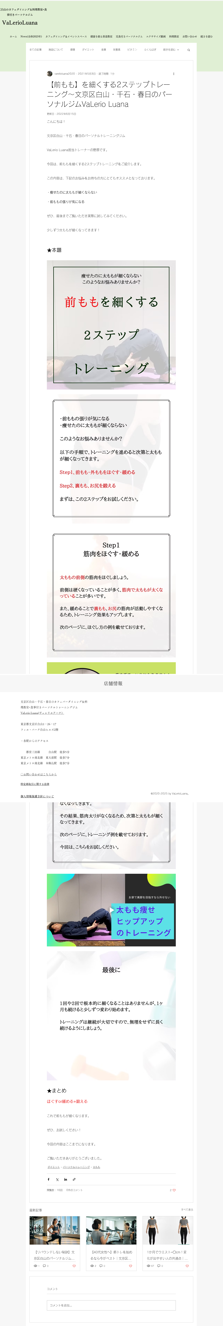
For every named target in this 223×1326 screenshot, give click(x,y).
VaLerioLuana (20, 22)
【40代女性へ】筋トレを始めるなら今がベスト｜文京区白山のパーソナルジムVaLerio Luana (111, 1256)
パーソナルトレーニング (76, 1167)
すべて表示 (187, 1209)
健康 (72, 49)
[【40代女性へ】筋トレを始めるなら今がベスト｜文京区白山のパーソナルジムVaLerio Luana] (111, 1230)
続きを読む (169, 49)
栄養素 (116, 49)
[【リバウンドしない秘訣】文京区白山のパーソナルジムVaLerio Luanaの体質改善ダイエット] (55, 1230)
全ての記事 (35, 49)
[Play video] (111, 910)
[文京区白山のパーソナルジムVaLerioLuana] (168, 1230)
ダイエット (88, 49)
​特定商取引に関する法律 (35, 784)
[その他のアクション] (174, 74)
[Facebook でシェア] (48, 1179)
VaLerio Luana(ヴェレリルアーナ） (42, 712)
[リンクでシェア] (74, 1179)
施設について (56, 49)
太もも (96, 1167)
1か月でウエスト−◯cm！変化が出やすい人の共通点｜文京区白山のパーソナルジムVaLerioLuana (167, 1256)
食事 (103, 49)
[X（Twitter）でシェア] (57, 1179)
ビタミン (132, 49)
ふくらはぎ (150, 49)
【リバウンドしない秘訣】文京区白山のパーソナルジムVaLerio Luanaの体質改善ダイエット (54, 1256)
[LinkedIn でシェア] (65, 1179)
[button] (188, 49)
